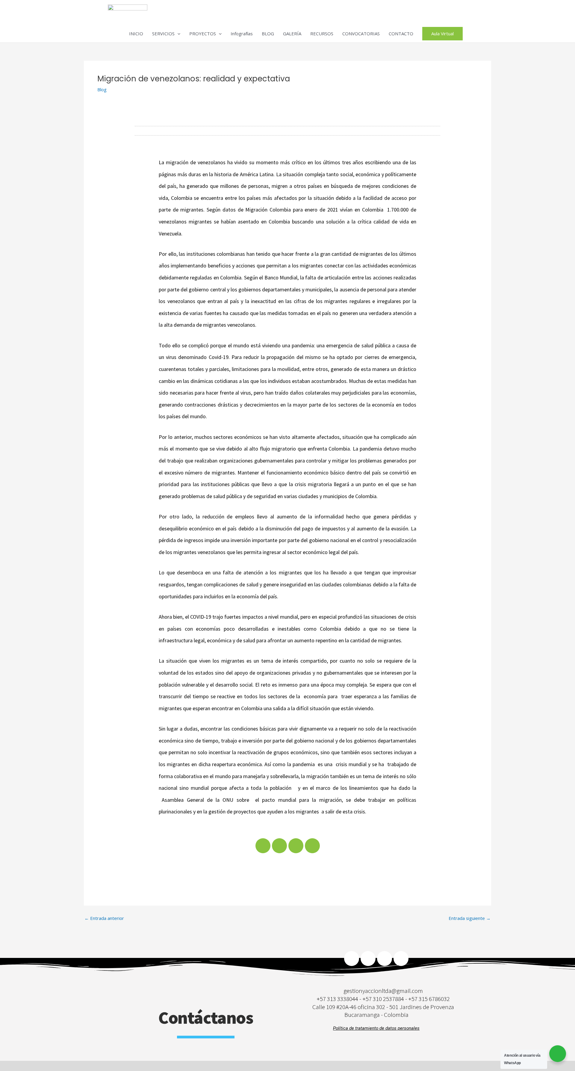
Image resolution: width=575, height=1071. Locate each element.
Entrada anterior (104, 918)
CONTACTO (401, 33)
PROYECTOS (202, 33)
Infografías (242, 33)
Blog (102, 89)
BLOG (268, 33)
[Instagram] (401, 958)
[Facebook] (351, 958)
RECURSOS (321, 33)
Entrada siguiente (470, 918)
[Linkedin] (368, 958)
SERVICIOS (163, 33)
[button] (177, 33)
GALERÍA (292, 33)
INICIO (136, 33)
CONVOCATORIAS (361, 33)
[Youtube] (384, 958)
